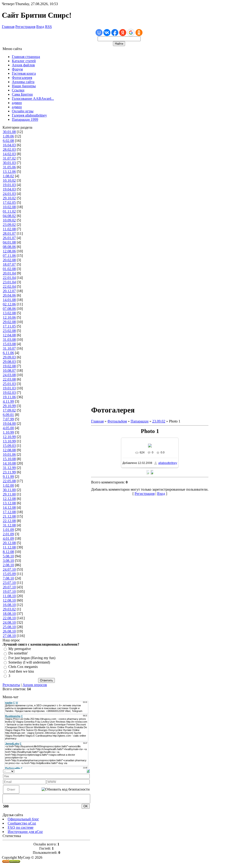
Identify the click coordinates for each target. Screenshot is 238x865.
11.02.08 (9, 229)
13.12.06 (9, 172)
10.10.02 (9, 180)
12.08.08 (9, 450)
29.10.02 (9, 198)
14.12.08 (9, 508)
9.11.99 (8, 477)
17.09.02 (9, 410)
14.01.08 (9, 300)
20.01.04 (9, 273)
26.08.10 (9, 631)
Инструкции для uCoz (25, 832)
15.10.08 (9, 459)
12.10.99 (9, 437)
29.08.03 (9, 362)
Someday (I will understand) (29, 662)
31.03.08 (9, 340)
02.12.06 (9, 304)
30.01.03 (9, 163)
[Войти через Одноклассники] (139, 32)
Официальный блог (23, 819)
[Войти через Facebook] (114, 32)
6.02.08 (8, 141)
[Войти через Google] (131, 32)
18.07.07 (9, 264)
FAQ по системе (20, 827)
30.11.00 (9, 490)
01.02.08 (9, 269)
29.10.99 (9, 406)
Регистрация (25, 27)
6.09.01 (8, 415)
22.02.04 (9, 286)
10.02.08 (9, 207)
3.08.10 (8, 561)
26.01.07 (9, 238)
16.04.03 (9, 145)
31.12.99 (9, 468)
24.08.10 (9, 622)
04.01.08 (9, 242)
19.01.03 (9, 185)
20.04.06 (9, 295)
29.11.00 (9, 494)
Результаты (11, 685)
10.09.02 (9, 220)
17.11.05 (9, 326)
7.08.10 (8, 578)
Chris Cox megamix (23, 667)
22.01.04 (9, 278)
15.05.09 (9, 574)
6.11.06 (8, 353)
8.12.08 (8, 552)
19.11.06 (9, 397)
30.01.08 (9, 132)
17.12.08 (9, 512)
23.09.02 (9, 225)
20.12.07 (9, 291)
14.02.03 (9, 154)
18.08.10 (9, 614)
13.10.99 (9, 441)
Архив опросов (35, 685)
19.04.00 (9, 424)
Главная (8, 27)
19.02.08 (9, 366)
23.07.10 (9, 583)
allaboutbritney (167, 463)
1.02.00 (8, 485)
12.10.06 (9, 317)
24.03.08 (9, 375)
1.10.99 (8, 432)
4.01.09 (8, 538)
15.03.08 (9, 344)
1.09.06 (8, 136)
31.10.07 (9, 348)
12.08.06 (9, 251)
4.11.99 (8, 401)
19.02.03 (9, 393)
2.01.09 (8, 534)
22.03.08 (9, 379)
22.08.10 (9, 618)
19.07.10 (9, 591)
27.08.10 (9, 636)
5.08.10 (8, 556)
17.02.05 (9, 203)
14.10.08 (9, 463)
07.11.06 (9, 256)
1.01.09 (8, 530)
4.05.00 (8, 428)
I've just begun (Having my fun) (31, 658)
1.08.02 (8, 176)
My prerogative (19, 649)
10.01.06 (9, 454)
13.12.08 (9, 503)
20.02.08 (9, 260)
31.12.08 (9, 525)
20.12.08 (9, 543)
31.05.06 (9, 167)
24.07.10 (9, 569)
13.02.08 (9, 313)
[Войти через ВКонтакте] (106, 32)
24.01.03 (9, 194)
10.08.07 (9, 370)
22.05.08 (9, 481)
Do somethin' (18, 653)
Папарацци (140, 421)
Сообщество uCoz (22, 823)
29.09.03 (9, 357)
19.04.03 (9, 189)
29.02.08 (9, 322)
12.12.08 (9, 499)
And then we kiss (21, 671)
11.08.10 (9, 596)
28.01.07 (9, 233)
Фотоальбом (117, 421)
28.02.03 (9, 149)
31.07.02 (9, 158)
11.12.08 (9, 547)
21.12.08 (9, 516)
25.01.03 (9, 384)
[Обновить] (88, 771)
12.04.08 (9, 335)
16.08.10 (9, 605)
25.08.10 (9, 627)
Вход (40, 27)
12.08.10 (9, 600)
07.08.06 (9, 309)
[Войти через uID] (99, 32)
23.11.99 (9, 472)
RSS (48, 27)
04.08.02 (9, 216)
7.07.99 (8, 419)
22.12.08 (9, 521)
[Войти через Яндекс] (122, 32)
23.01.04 (9, 282)
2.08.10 (8, 565)
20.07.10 (9, 587)
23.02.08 (9, 331)
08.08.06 (9, 247)
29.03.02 (9, 609)
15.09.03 (9, 446)
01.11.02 (9, 211)
